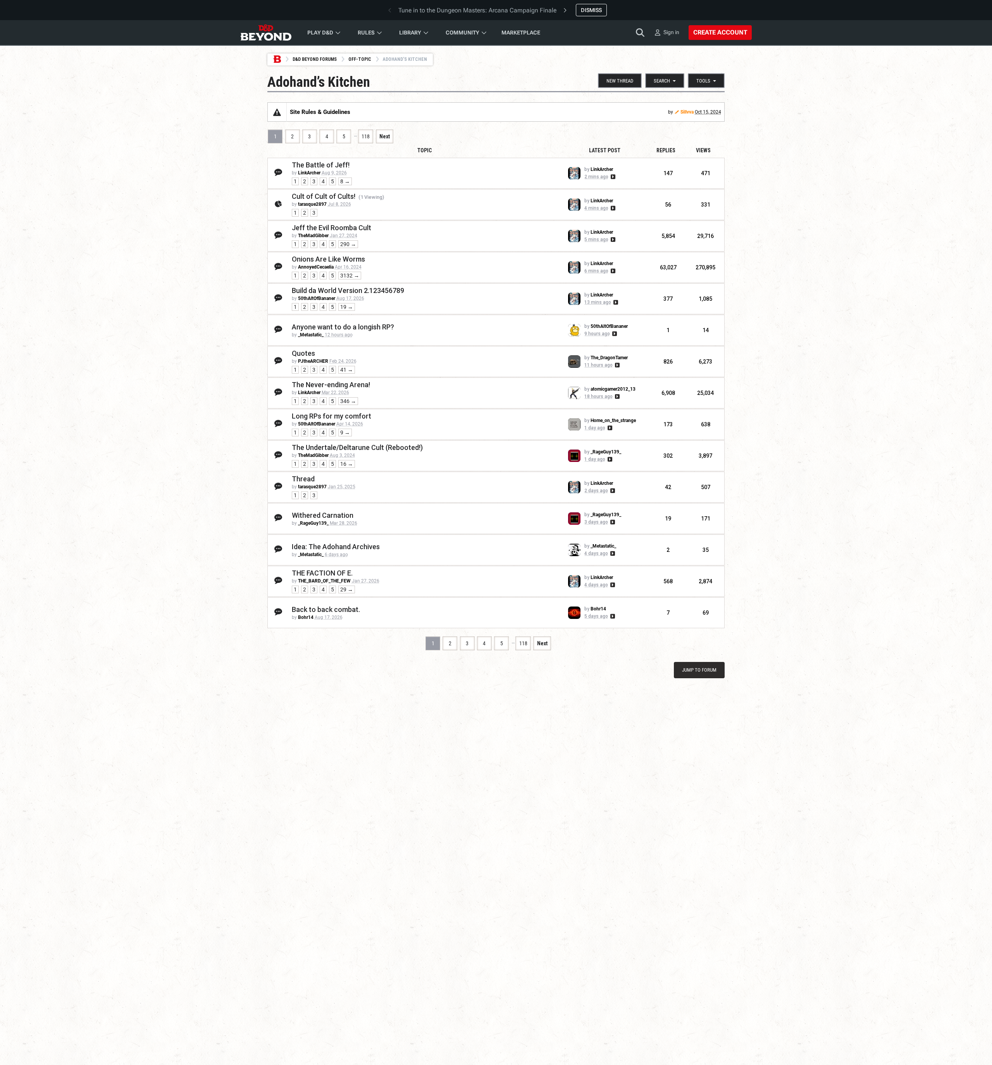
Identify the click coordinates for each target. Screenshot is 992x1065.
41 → (346, 370)
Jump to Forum (699, 670)
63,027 (668, 267)
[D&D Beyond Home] (265, 32)
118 (366, 136)
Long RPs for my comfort (331, 416)
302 (668, 456)
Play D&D (320, 32)
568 (668, 581)
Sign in (671, 32)
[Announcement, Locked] (277, 112)
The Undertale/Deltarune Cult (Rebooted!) (357, 447)
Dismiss (591, 10)
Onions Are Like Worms (328, 259)
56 (668, 205)
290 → (348, 244)
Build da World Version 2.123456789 (348, 290)
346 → (348, 401)
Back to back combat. (326, 609)
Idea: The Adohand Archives (336, 547)
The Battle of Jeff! (321, 165)
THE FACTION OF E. (322, 573)
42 (668, 487)
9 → (345, 432)
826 (668, 361)
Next (384, 136)
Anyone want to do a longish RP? (343, 327)
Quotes (303, 353)
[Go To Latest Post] (612, 176)
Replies (665, 150)
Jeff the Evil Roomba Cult (331, 228)
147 (668, 173)
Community (462, 32)
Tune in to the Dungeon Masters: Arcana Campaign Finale (477, 10)
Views (703, 150)
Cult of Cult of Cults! (323, 196)
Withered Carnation (322, 515)
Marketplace (520, 32)
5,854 (668, 236)
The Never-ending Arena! (331, 385)
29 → (346, 589)
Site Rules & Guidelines (320, 112)
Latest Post (604, 150)
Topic (424, 150)
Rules (366, 32)
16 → (346, 464)
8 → (345, 181)
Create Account (720, 32)
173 (668, 424)
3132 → (349, 275)
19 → (346, 307)
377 (668, 299)
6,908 (668, 393)
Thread (303, 479)
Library (410, 32)
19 (668, 518)
